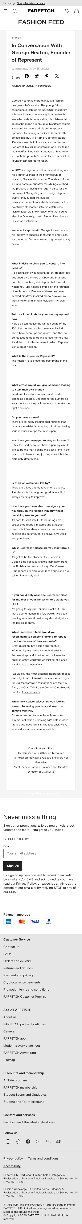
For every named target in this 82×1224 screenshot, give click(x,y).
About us (9, 1017)
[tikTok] (18, 1141)
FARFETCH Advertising (19, 1052)
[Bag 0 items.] (76, 10)
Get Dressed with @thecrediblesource (41, 753)
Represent (18, 147)
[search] (14, 10)
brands (16, 37)
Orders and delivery (17, 960)
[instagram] (8, 1141)
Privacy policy (13, 1158)
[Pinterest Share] (46, 76)
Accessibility (12, 1165)
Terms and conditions (43, 1158)
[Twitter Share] (57, 76)
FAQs (7, 953)
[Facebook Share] (26, 76)
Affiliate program (15, 1080)
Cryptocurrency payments (22, 982)
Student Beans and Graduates (24, 1094)
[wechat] (48, 1141)
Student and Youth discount (23, 1101)
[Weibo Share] (36, 76)
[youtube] (38, 1141)
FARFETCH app (14, 1038)
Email (6, 846)
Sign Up (13, 865)
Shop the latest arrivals (31, 3)
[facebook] (28, 1141)
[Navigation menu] (5, 10)
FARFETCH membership (20, 1087)
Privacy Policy (26, 883)
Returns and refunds (18, 968)
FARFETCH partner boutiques (24, 1024)
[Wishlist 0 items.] (67, 10)
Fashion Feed (41, 22)
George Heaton (21, 100)
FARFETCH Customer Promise (24, 996)
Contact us (11, 946)
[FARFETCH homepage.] (41, 11)
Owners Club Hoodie (57, 687)
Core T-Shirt (30, 687)
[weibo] (58, 1141)
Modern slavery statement (21, 1045)
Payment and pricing (18, 975)
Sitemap (9, 1059)
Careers (8, 1031)
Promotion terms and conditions (26, 989)
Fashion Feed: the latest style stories (29, 1122)
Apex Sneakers (31, 692)
